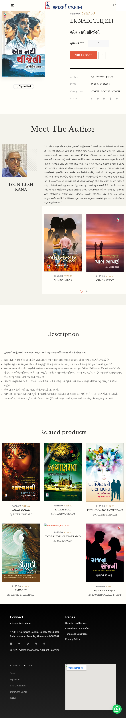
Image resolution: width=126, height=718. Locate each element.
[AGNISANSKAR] (63, 242)
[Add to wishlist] (102, 55)
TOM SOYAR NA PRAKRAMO (63, 536)
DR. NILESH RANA (102, 77)
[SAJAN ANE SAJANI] (105, 526)
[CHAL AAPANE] (105, 243)
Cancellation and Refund (77, 628)
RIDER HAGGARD (22, 514)
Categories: (76, 91)
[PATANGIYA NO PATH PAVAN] (105, 445)
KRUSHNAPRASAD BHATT (107, 595)
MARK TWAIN (65, 541)
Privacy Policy (72, 639)
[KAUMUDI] (21, 526)
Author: (74, 77)
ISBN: (73, 84)
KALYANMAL (63, 509)
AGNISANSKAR (63, 280)
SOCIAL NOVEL (111, 91)
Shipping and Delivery (76, 623)
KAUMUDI (21, 590)
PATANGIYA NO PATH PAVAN (105, 510)
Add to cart (83, 55)
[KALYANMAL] (63, 445)
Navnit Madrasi (65, 514)
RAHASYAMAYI (21, 509)
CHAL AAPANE (105, 280)
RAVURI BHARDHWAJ (23, 595)
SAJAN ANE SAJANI (105, 590)
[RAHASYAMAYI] (21, 471)
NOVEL (95, 91)
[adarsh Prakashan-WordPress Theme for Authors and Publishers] (63, 5)
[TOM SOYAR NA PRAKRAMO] (63, 526)
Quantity (77, 43)
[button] (117, 709)
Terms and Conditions (76, 634)
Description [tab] (63, 334)
